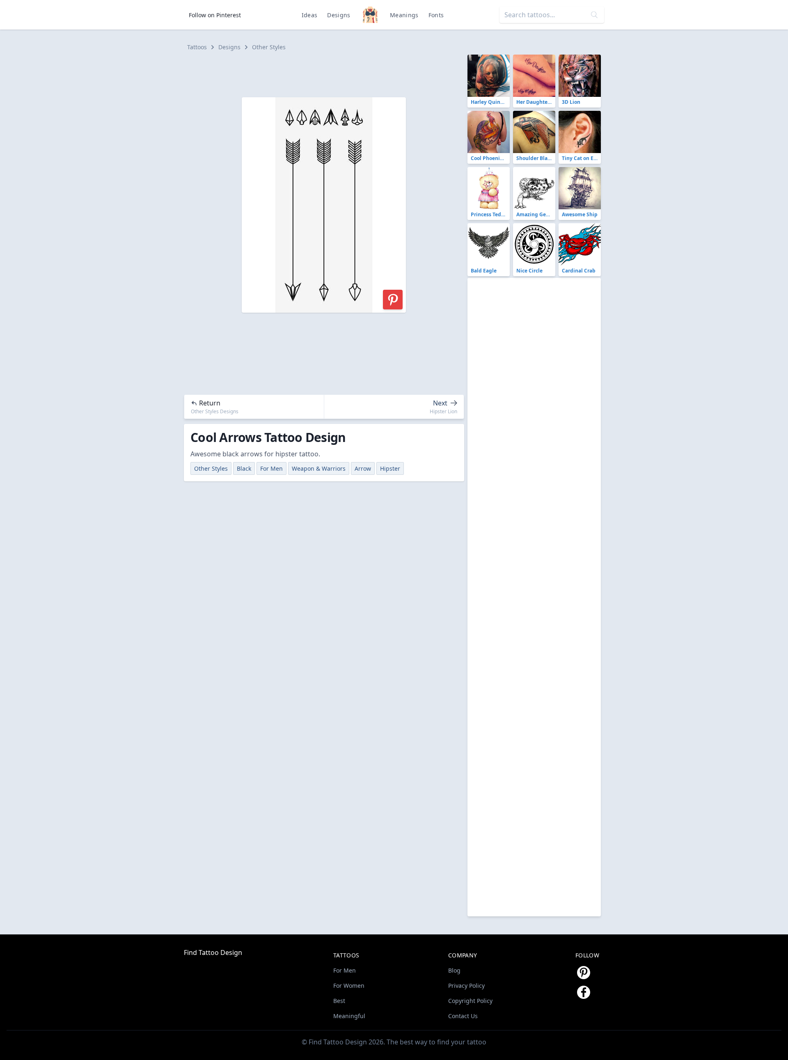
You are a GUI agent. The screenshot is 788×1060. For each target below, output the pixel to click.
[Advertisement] (327, 73)
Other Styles (269, 47)
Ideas (310, 15)
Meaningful (349, 1016)
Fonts (436, 15)
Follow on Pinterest (215, 15)
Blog (454, 970)
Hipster (390, 468)
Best (339, 1001)
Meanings (404, 15)
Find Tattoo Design (213, 952)
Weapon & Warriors (319, 468)
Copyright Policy (470, 1001)
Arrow (363, 468)
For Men (271, 468)
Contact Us (463, 1016)
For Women (348, 985)
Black (244, 468)
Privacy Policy (466, 985)
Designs (338, 15)
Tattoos (197, 47)
